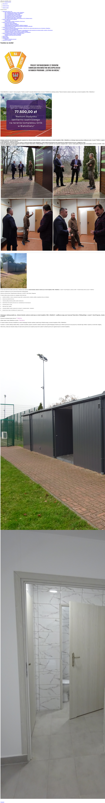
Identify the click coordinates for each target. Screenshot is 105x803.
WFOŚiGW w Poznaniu (7, 40)
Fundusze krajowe (8, 1)
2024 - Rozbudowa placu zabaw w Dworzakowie (13, 15)
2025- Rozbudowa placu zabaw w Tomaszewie (13, 17)
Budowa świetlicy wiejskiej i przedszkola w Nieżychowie (15, 21)
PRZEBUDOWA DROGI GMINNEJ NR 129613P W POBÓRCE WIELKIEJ (18, 26)
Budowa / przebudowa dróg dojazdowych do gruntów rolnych (13, 33)
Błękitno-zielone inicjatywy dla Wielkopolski (10, 29)
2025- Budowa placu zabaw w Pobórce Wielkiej (13, 16)
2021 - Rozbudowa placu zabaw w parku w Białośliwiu (14, 12)
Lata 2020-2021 (7, 20)
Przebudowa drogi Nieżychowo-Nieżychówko (13, 35)
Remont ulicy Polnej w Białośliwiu (11, 23)
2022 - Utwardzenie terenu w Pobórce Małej (12, 14)
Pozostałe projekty (6, 38)
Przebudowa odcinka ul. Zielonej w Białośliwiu (13, 34)
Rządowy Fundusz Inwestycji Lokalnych (10, 19)
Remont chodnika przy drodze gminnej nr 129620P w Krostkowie (16, 25)
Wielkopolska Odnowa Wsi (7, 11)
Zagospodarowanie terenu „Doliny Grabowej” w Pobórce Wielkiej (16, 31)
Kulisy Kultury (5, 36)
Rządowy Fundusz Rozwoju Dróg (9, 22)
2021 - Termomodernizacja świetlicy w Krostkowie (14, 13)
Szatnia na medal (5, 37)
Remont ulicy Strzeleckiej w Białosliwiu (12, 24)
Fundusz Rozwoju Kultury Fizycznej (9, 27)
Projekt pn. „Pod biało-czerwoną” (10, 39)
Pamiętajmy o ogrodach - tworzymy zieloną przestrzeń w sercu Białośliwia (18, 32)
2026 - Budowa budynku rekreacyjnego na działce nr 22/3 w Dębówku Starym (18, 18)
